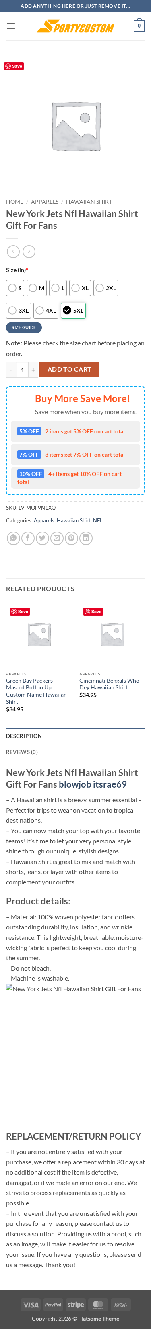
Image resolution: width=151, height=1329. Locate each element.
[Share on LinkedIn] (86, 538)
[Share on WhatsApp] (13, 538)
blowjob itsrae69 (93, 784)
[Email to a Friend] (57, 538)
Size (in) (17, 269)
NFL (98, 520)
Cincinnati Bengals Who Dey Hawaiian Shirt (109, 684)
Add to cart (70, 369)
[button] (11, 26)
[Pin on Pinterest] (71, 538)
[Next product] (13, 251)
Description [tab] (24, 736)
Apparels (44, 202)
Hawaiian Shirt (89, 202)
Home (14, 202)
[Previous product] (29, 251)
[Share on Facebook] (28, 538)
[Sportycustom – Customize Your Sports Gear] (75, 26)
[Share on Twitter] (42, 538)
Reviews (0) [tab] (22, 752)
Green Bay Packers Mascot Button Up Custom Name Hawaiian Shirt (36, 691)
